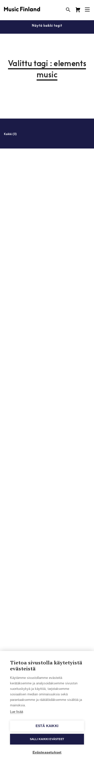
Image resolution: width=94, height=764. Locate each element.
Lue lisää (16, 712)
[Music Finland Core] (78, 10)
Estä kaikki (47, 726)
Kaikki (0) (10, 134)
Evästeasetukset (47, 752)
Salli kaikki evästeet (47, 739)
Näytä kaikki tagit (47, 25)
